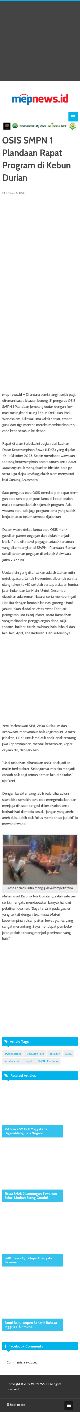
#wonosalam (13, 1053)
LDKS (68, 1053)
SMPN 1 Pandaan (48, 1061)
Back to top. (17, 1405)
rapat (29, 1061)
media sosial (12, 1061)
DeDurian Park (35, 1053)
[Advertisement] (40, 41)
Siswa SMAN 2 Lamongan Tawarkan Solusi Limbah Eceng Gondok (30, 1196)
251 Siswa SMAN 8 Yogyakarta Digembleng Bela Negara (26, 1131)
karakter (55, 1053)
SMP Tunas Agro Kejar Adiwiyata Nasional (28, 1260)
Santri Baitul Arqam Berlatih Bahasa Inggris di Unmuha (30, 1325)
